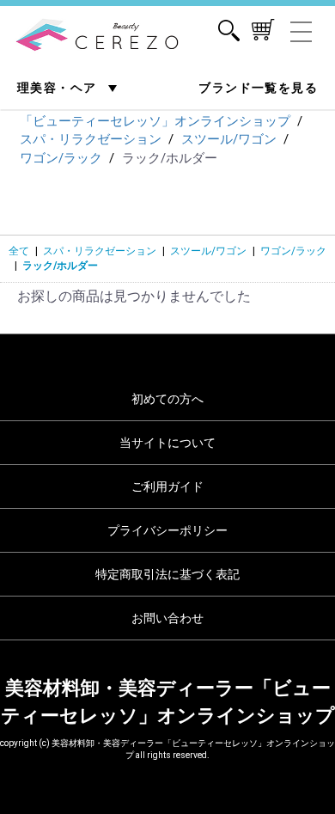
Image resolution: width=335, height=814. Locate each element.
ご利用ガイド (167, 486)
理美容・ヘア (58, 88)
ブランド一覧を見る (258, 88)
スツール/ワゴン (208, 251)
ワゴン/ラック (293, 251)
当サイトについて (167, 443)
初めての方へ (167, 399)
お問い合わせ (167, 618)
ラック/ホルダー (60, 266)
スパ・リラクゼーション (99, 251)
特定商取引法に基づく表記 (167, 574)
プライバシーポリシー (167, 530)
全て (19, 251)
